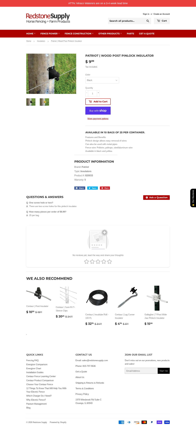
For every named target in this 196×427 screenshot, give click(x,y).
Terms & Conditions (84, 388)
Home (30, 33)
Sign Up (164, 370)
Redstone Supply (40, 422)
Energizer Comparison (36, 364)
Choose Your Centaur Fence (39, 384)
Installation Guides (34, 372)
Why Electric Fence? (36, 400)
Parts (130, 33)
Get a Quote (81, 371)
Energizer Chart (33, 368)
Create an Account (162, 14)
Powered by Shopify (58, 422)
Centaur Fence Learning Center (41, 376)
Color (87, 74)
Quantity (89, 88)
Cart (164, 20)
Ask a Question (158, 197)
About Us (79, 377)
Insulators (41, 41)
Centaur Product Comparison (40, 380)
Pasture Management (36, 404)
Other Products (109, 33)
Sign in (146, 14)
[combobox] (129, 21)
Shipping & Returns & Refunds (89, 383)
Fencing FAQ (32, 360)
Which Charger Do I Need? (39, 396)
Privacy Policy (82, 394)
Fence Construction (78, 33)
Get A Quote (146, 33)
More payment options (98, 118)
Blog (28, 407)
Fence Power (49, 33)
